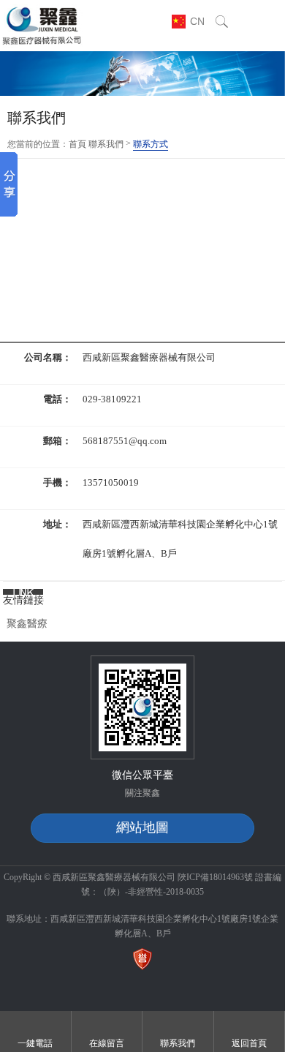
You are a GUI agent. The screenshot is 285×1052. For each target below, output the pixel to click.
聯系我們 (105, 144)
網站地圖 (142, 827)
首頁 (77, 144)
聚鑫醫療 (27, 623)
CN (197, 21)
